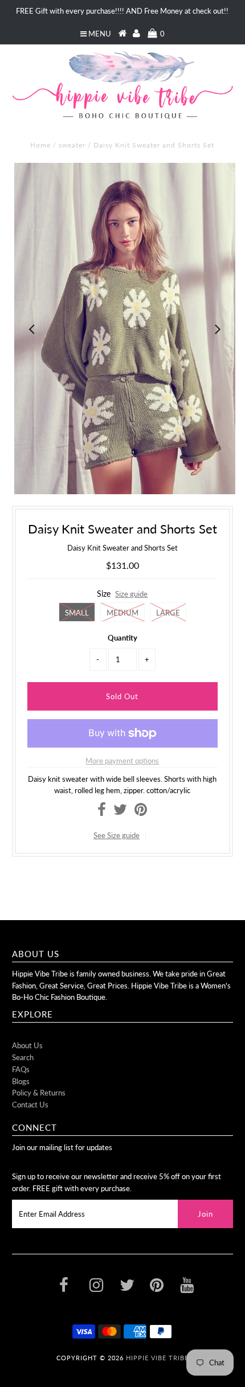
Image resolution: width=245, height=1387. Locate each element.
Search (23, 1057)
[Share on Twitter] (120, 811)
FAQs (21, 1069)
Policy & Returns (39, 1092)
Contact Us (30, 1104)
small (77, 612)
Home (40, 145)
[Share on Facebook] (101, 811)
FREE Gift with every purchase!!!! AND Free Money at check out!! (122, 10)
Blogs (21, 1081)
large (168, 612)
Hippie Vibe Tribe (157, 1357)
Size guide (131, 593)
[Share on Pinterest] (140, 811)
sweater (72, 145)
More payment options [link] (122, 760)
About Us (27, 1045)
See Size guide (116, 835)
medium (122, 612)
